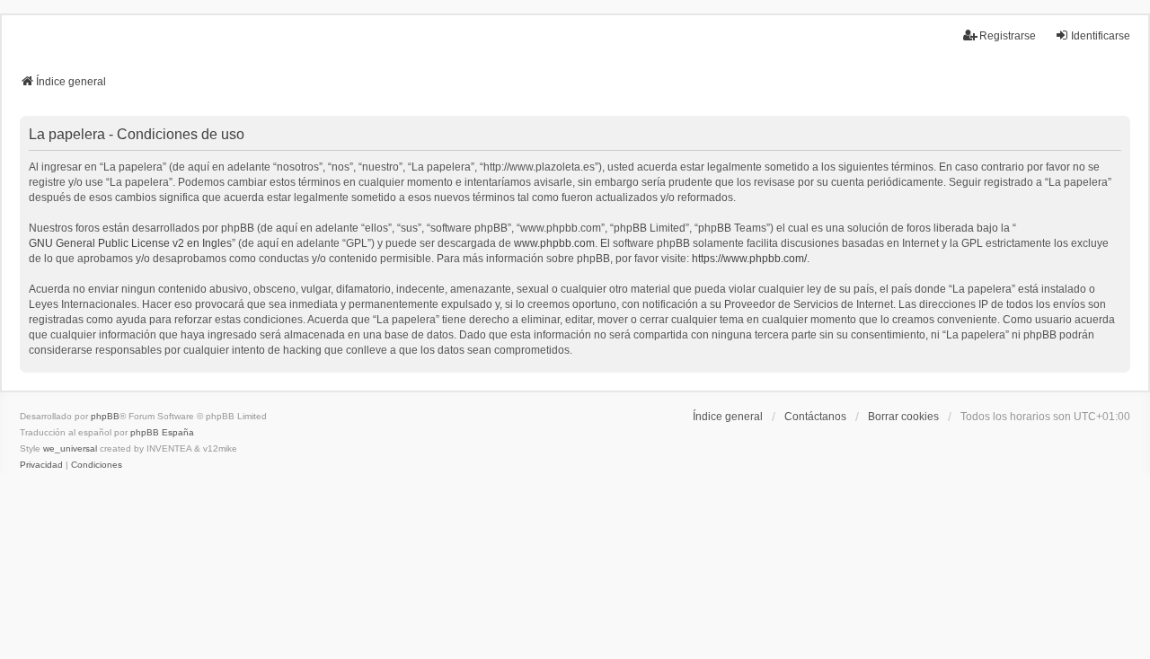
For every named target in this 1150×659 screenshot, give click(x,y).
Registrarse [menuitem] (1007, 36)
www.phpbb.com (554, 243)
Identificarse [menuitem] (1100, 36)
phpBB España (162, 432)
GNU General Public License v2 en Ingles (130, 243)
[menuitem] (41, 465)
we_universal (70, 448)
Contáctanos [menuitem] (815, 416)
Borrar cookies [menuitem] (903, 416)
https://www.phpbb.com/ (749, 258)
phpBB (105, 416)
